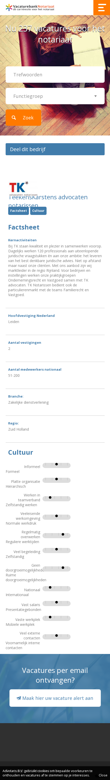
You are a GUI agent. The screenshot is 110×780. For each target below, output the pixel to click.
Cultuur (38, 211)
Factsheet (18, 211)
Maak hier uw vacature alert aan (57, 698)
